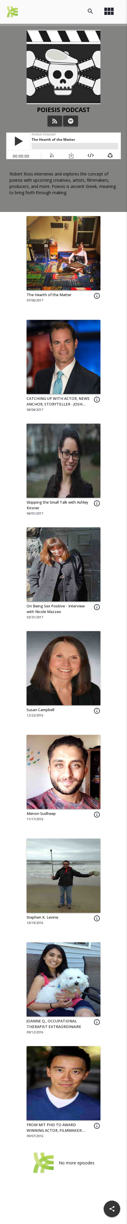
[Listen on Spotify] (70, 121)
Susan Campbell (40, 709)
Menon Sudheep (41, 813)
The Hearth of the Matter (49, 294)
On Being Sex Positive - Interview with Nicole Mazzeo (56, 609)
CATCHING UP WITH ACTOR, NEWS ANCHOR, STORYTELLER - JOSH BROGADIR (58, 404)
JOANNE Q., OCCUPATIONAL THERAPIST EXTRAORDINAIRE (54, 1024)
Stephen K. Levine (42, 917)
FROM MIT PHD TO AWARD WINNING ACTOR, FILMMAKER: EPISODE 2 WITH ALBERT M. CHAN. (58, 1130)
